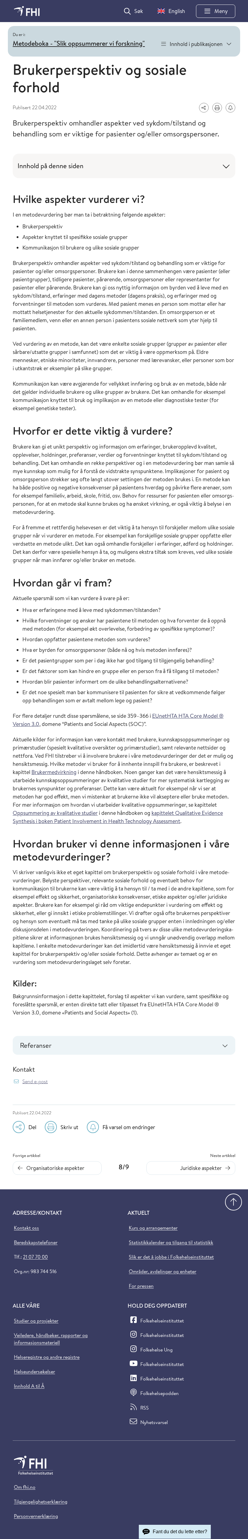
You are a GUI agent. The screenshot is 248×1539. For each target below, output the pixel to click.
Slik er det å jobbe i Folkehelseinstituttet (171, 1256)
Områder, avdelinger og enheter (162, 1271)
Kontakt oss (26, 1227)
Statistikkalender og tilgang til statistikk (171, 1242)
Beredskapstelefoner (35, 1242)
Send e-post (35, 1081)
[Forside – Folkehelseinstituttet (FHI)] (26, 11)
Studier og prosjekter (36, 1320)
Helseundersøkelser (34, 1371)
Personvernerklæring (36, 1516)
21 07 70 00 (35, 1256)
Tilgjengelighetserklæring (40, 1501)
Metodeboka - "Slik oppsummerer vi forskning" (79, 43)
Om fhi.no (24, 1487)
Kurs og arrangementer (153, 1227)
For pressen (141, 1285)
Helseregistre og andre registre (47, 1357)
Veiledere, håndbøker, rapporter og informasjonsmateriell (51, 1339)
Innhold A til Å (29, 1386)
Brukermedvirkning (54, 772)
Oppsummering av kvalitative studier (55, 813)
